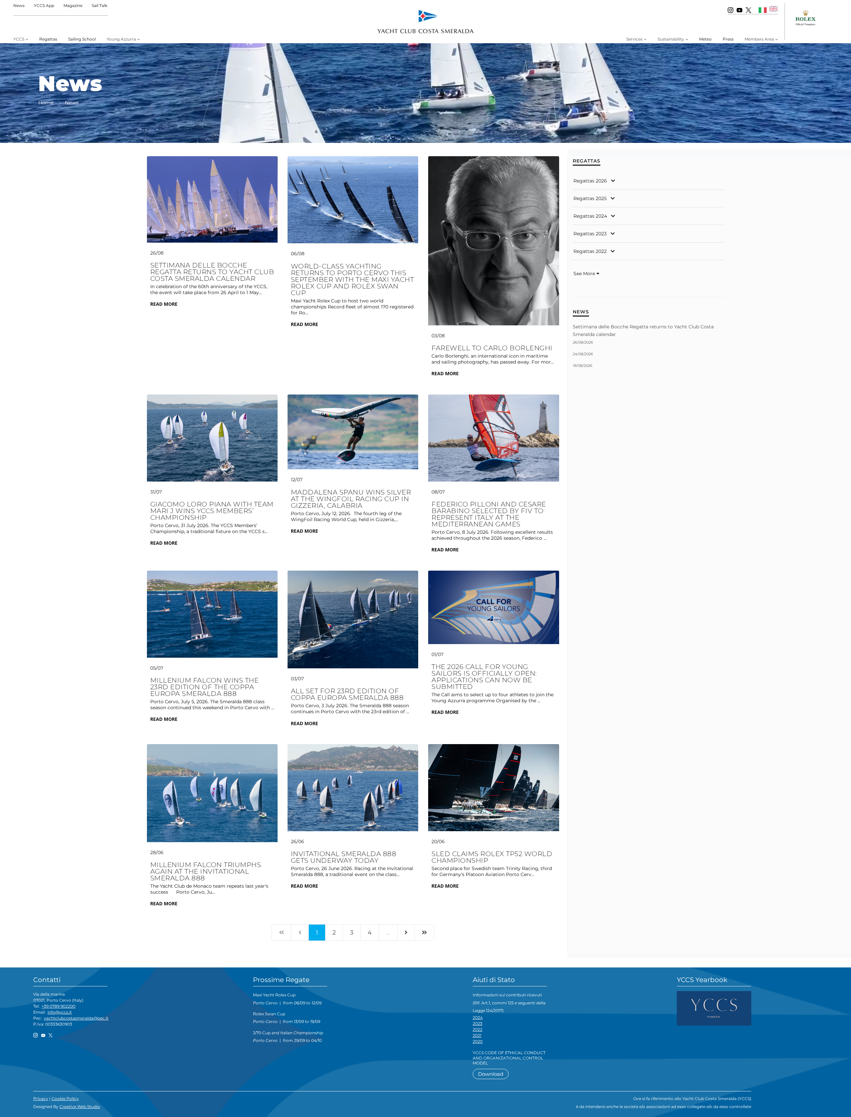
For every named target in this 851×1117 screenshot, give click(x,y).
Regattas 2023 (590, 234)
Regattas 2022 (590, 251)
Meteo (705, 39)
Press (728, 39)
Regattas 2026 (590, 181)
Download (490, 1074)
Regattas (48, 39)
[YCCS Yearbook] (714, 1007)
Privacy (40, 1098)
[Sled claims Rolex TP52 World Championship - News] (493, 787)
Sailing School (82, 39)
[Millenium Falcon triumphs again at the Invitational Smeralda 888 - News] (212, 793)
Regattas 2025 (590, 198)
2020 (478, 1041)
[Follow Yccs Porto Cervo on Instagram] (730, 10)
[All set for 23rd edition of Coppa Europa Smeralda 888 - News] (353, 619)
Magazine (72, 5)
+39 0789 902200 (58, 1006)
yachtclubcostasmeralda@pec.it (76, 1018)
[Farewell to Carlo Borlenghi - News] (493, 240)
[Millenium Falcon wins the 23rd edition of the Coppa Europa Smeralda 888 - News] (212, 613)
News (19, 5)
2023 (477, 1023)
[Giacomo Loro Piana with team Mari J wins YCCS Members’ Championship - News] (212, 437)
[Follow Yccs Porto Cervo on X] (748, 10)
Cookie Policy (65, 1098)
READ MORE (164, 304)
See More (584, 274)
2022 (477, 1029)
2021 (477, 1035)
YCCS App (44, 5)
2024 (478, 1017)
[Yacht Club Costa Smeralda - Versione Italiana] (763, 10)
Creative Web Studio (80, 1106)
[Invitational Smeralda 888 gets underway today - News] (353, 787)
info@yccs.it (60, 1012)
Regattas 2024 (590, 216)
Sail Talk (99, 5)
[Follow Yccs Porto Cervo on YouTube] (739, 10)
